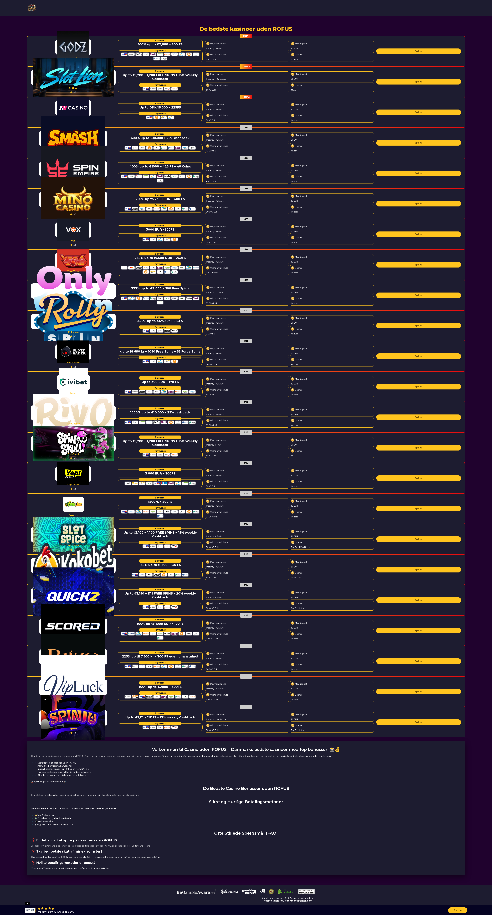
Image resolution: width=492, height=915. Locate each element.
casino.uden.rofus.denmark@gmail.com (288, 900)
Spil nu (418, 51)
